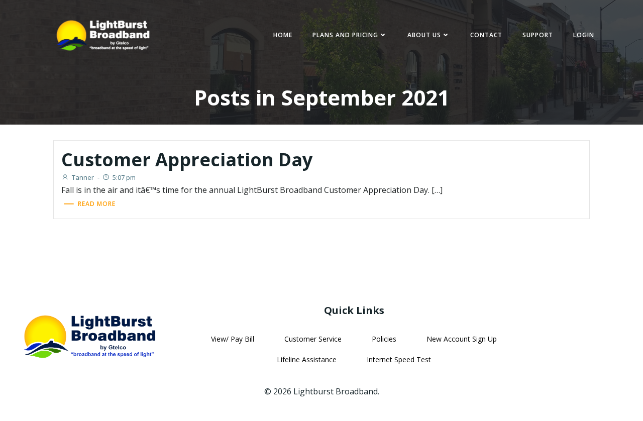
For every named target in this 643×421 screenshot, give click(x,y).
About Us (424, 35)
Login (583, 35)
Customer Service (313, 339)
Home (282, 35)
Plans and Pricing (345, 35)
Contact (486, 35)
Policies (384, 339)
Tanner (83, 177)
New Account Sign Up (461, 339)
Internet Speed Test (399, 359)
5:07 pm (124, 177)
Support (537, 35)
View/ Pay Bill (232, 339)
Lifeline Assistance (307, 359)
